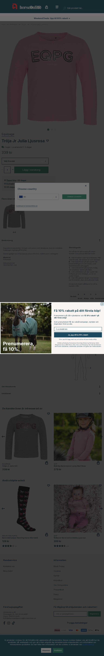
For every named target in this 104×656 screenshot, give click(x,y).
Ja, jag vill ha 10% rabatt (78, 335)
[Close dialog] (102, 304)
